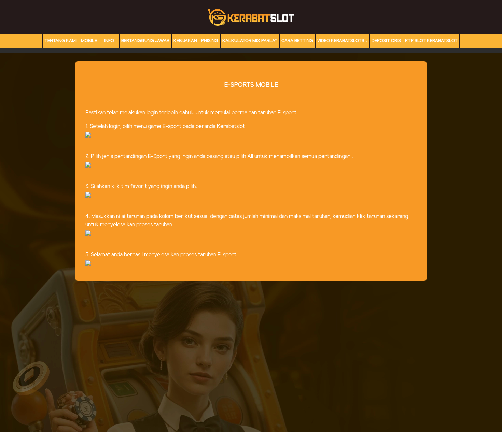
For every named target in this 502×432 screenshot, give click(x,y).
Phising (209, 40)
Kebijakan (185, 40)
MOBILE (89, 40)
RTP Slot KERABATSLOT (431, 40)
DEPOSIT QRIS (386, 40)
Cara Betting (297, 40)
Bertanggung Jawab (145, 40)
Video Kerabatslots (340, 40)
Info (109, 40)
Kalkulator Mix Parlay (249, 40)
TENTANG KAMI (60, 40)
